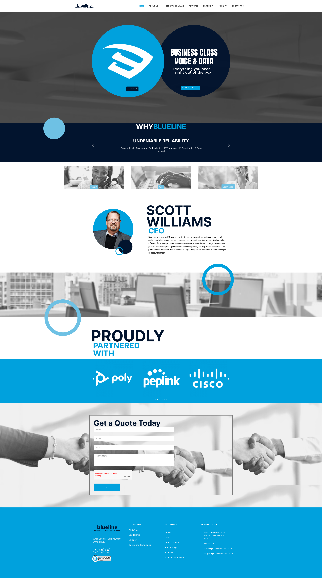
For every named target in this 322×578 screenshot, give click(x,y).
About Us (153, 6)
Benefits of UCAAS (175, 6)
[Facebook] (95, 550)
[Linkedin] (101, 550)
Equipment (208, 6)
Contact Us (238, 6)
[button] (132, 89)
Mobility (222, 6)
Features (193, 6)
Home (141, 6)
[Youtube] (107, 550)
